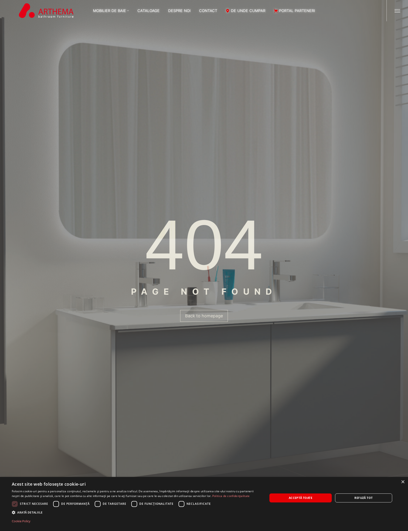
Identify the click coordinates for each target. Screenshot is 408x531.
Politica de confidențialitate (231, 496)
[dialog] (204, 504)
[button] (136, 513)
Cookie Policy (21, 521)
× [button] (402, 482)
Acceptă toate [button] (300, 498)
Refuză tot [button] (363, 498)
